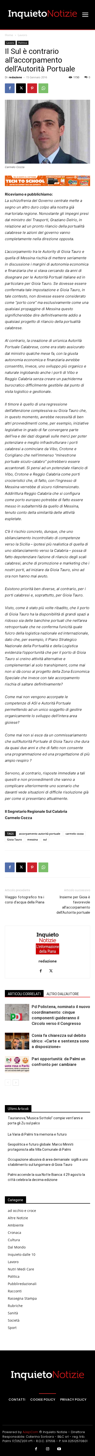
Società (13, 1320)
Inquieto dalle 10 (21, 1254)
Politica (22, 42)
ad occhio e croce (22, 1210)
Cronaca (14, 1232)
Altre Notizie (18, 1218)
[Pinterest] (32, 88)
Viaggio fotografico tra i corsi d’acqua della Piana (24, 899)
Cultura (14, 1240)
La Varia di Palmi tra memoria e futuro (37, 1134)
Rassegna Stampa (22, 1298)
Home (9, 35)
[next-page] (16, 1083)
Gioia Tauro (14, 839)
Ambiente (16, 1225)
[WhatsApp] (43, 88)
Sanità (13, 1313)
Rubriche (15, 1305)
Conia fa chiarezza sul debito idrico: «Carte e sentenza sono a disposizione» (60, 1041)
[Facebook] (10, 88)
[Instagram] (47, 1449)
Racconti (15, 1291)
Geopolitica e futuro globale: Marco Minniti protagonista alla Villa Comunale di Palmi (40, 1146)
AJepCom (30, 1432)
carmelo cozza (75, 833)
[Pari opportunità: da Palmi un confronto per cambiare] (17, 1064)
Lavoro (22, 35)
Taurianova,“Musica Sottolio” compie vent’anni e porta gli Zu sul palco (45, 1120)
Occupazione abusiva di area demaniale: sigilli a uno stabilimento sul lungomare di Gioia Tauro (48, 1162)
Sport (12, 1327)
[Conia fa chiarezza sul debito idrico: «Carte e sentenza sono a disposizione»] (17, 1041)
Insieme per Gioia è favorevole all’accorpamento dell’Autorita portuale (73, 905)
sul (45, 839)
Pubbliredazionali (22, 1283)
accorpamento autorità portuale (39, 833)
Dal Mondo (17, 1247)
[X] (21, 88)
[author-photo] (47, 954)
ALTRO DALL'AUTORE (63, 994)
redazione (15, 77)
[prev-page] (8, 1083)
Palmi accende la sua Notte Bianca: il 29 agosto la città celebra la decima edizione (46, 1177)
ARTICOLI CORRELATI (24, 994)
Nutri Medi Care (21, 1269)
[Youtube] (59, 1449)
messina (32, 839)
